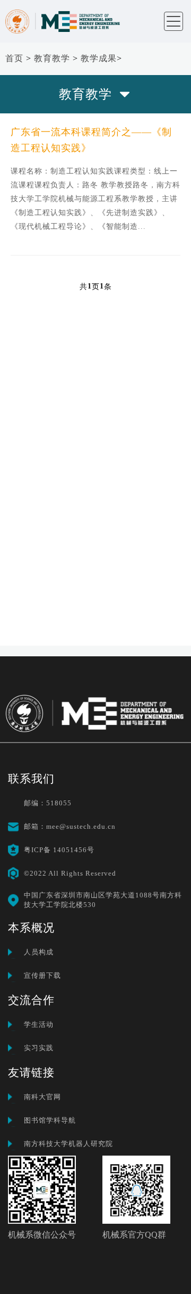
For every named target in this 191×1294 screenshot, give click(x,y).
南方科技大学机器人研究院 (68, 1144)
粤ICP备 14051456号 (59, 850)
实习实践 (39, 1048)
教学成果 (99, 58)
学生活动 (39, 1024)
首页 (14, 58)
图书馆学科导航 (50, 1120)
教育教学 (52, 58)
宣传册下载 (42, 975)
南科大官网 (42, 1097)
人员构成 (39, 952)
